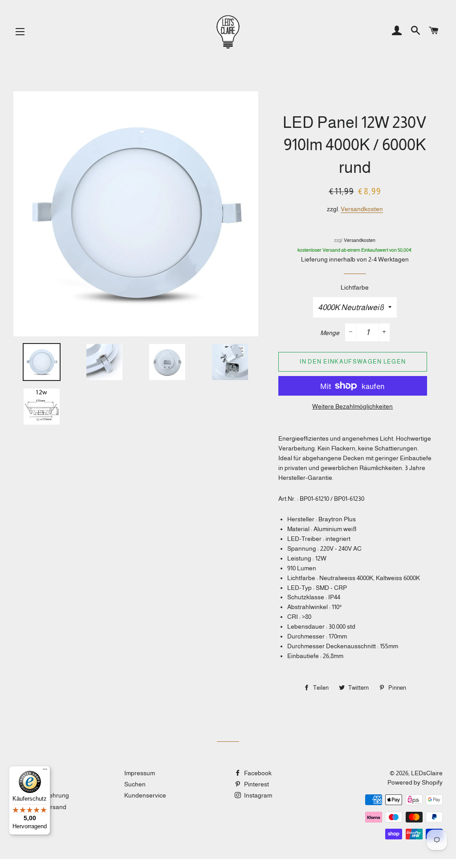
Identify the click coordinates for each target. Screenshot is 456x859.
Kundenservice (145, 795)
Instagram (257, 795)
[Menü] (45, 771)
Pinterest (256, 784)
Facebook (257, 773)
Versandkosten (362, 209)
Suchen (135, 784)
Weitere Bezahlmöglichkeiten (352, 406)
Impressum (139, 773)
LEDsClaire (427, 773)
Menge (329, 332)
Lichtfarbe (355, 287)
